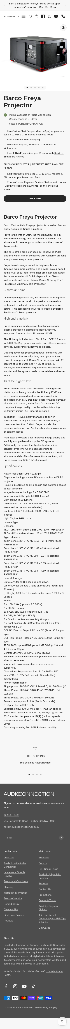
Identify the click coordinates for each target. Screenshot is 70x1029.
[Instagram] (49, 16)
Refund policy (11, 903)
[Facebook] (43, 16)
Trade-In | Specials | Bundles (50, 876)
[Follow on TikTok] (33, 986)
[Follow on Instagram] (15, 986)
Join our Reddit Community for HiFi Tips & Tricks (52, 918)
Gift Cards (44, 927)
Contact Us (45, 889)
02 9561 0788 (11, 815)
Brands (43, 863)
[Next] (65, 5)
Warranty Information (15, 892)
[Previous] (4, 5)
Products (44, 857)
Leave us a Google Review (14, 874)
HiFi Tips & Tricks (48, 868)
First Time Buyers (14, 915)
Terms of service (13, 898)
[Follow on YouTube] (24, 986)
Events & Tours (47, 900)
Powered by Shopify (46, 1007)
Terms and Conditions (16, 881)
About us (9, 857)
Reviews (8, 920)
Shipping (8, 887)
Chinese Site (11, 909)
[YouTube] (56, 16)
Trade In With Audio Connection (15, 865)
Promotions (45, 894)
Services (43, 883)
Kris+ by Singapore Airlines (49, 908)
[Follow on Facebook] (6, 986)
